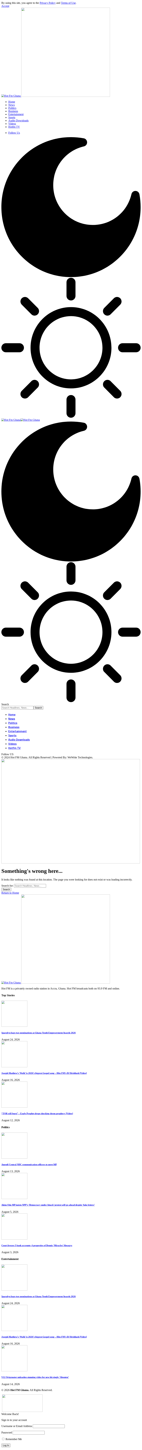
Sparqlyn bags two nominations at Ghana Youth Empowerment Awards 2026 (38, 1032)
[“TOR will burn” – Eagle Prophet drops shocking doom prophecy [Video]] (14, 1106)
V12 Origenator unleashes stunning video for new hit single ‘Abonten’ (35, 1377)
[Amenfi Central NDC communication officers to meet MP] (14, 1157)
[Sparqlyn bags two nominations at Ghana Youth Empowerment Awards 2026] (14, 1025)
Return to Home (10, 892)
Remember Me (13, 1439)
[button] (5, 6)
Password (6, 1432)
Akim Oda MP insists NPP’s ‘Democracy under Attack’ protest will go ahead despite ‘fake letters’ (48, 1205)
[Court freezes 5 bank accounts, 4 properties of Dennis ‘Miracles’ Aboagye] (14, 1238)
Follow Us (14, 132)
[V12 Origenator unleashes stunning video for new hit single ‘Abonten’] (14, 1370)
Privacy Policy (48, 2)
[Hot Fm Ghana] (20, 419)
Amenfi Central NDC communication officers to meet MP (29, 1164)
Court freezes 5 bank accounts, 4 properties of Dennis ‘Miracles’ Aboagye (36, 1245)
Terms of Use (68, 2)
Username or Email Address (16, 1426)
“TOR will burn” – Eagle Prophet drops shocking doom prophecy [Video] (37, 1113)
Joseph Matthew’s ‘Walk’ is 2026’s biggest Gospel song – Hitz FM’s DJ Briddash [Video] (44, 1073)
